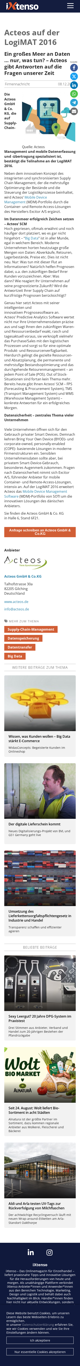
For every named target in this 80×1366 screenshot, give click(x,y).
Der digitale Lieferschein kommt (34, 824)
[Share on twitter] (74, 76)
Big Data (31, 238)
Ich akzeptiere (40, 1340)
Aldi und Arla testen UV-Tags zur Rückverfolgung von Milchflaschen (36, 1205)
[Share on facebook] (74, 68)
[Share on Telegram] (74, 102)
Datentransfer (20, 647)
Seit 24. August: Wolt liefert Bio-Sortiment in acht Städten (34, 1110)
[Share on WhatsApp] (74, 94)
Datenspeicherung (23, 638)
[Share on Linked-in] (74, 85)
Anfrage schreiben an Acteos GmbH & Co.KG (40, 532)
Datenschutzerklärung (38, 1325)
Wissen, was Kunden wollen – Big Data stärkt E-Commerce (39, 738)
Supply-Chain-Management (31, 629)
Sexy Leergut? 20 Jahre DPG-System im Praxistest (40, 1018)
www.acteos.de (16, 601)
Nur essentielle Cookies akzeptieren (40, 1352)
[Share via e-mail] (74, 111)
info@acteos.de (16, 609)
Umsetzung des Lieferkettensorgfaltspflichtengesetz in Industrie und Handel (40, 916)
